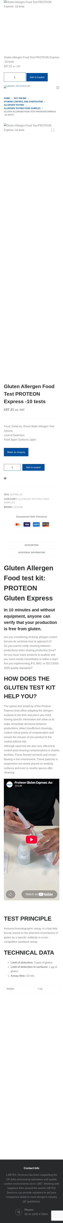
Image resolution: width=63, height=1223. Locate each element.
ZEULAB (18, 507)
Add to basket (33, 467)
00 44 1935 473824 (36, 1214)
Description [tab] (31, 545)
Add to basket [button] (37, 77)
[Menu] (57, 87)
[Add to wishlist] (5, 478)
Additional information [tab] (31, 552)
